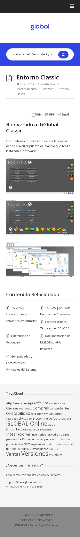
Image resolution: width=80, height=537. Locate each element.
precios (49, 439)
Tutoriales (54, 449)
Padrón (55, 434)
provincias (12, 444)
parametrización (16, 439)
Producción (62, 439)
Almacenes (20, 403)
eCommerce (43, 418)
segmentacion (39, 444)
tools (29, 449)
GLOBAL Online (26, 423)
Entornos (47, 89)
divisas (23, 418)
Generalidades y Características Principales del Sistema (21, 362)
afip (9, 403)
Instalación (46, 429)
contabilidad (18, 413)
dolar (32, 418)
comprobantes (59, 408)
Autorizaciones (57, 403)
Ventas (13, 454)
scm (27, 444)
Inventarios (38, 434)
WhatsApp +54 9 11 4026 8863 (24, 486)
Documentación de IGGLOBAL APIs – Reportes (55, 342)
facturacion (62, 418)
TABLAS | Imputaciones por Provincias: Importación (21, 314)
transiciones (40, 449)
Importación (16, 429)
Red (21, 444)
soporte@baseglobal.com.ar (23, 482)
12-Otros (28, 84)
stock (70, 444)
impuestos (33, 429)
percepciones (35, 439)
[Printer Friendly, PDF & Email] (50, 116)
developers (12, 418)
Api (30, 403)
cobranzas (25, 408)
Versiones (34, 453)
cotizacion (37, 414)
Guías (51, 424)
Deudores (55, 414)
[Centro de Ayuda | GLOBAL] (40, 27)
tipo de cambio (16, 449)
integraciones (18, 434)
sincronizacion (58, 444)
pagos (65, 434)
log (48, 434)
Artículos (40, 403)
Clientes (12, 408)
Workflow (55, 455)
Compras (41, 407)
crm (46, 414)
